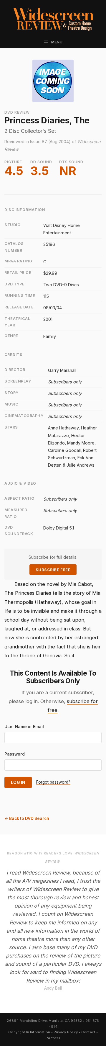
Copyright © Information (29, 1032)
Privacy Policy (66, 1032)
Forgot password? (53, 782)
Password (14, 754)
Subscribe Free (53, 570)
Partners (53, 1038)
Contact (88, 1032)
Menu (56, 42)
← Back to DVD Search (26, 818)
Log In (18, 782)
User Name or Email (24, 726)
